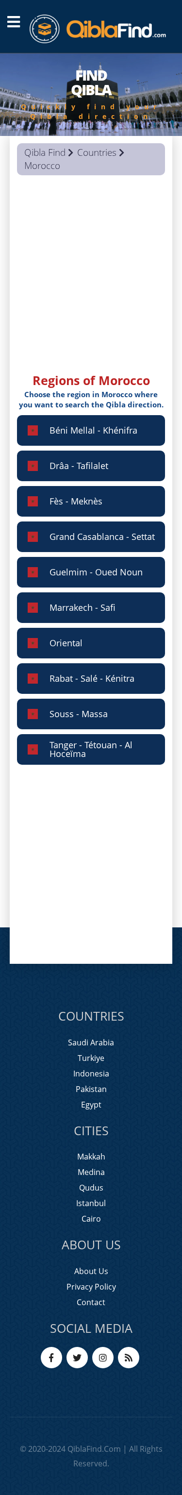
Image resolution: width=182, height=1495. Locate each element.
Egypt (91, 1104)
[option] (91, 94)
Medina (91, 1172)
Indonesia (91, 1073)
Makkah (91, 1156)
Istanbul (91, 1203)
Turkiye (91, 1058)
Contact (91, 1302)
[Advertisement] (91, 281)
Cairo (91, 1218)
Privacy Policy (91, 1286)
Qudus (91, 1187)
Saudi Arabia (91, 1042)
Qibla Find (45, 152)
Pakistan (91, 1089)
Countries (96, 152)
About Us (91, 1271)
